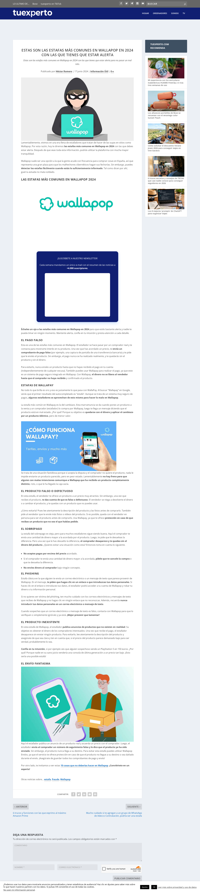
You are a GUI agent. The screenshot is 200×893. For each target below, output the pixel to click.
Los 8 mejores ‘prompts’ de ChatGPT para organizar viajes (165, 212)
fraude (55, 779)
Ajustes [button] (145, 887)
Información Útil (99, 71)
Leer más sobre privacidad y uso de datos (177, 887)
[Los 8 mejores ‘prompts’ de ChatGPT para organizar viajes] (166, 199)
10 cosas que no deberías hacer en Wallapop (84, 765)
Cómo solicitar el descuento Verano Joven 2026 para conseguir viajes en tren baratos (164, 148)
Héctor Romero (64, 71)
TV (184, 13)
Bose (35, 3)
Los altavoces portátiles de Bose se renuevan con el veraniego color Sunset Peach (164, 115)
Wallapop (65, 779)
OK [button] (154, 887)
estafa (47, 779)
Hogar (145, 13)
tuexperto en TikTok (51, 3)
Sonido (175, 13)
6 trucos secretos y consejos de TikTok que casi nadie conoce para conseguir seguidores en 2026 (166, 180)
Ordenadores (160, 13)
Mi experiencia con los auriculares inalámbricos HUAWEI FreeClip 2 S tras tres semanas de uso (165, 82)
